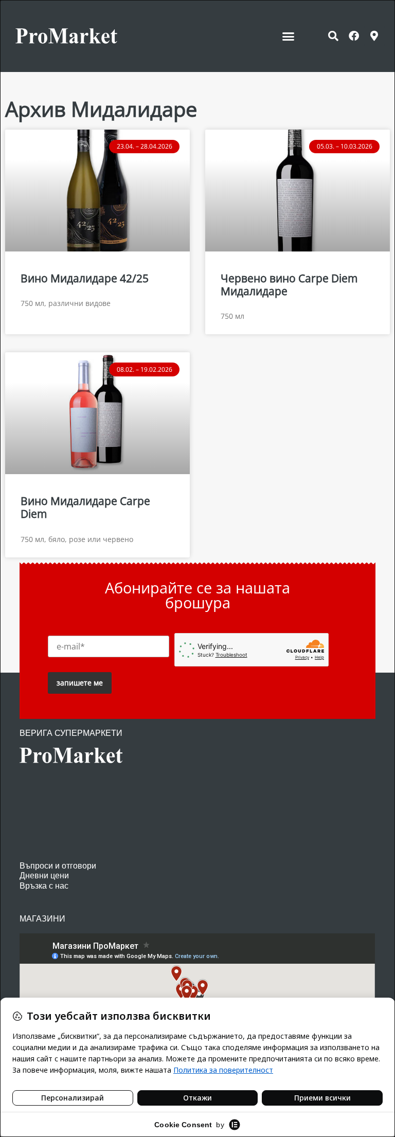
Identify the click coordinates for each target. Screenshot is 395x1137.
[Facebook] (354, 36)
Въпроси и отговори (58, 865)
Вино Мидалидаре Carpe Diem (85, 507)
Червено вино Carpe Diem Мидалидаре (289, 284)
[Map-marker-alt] (374, 36)
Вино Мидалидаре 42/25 (85, 278)
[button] (288, 36)
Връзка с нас (44, 885)
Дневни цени (44, 875)
